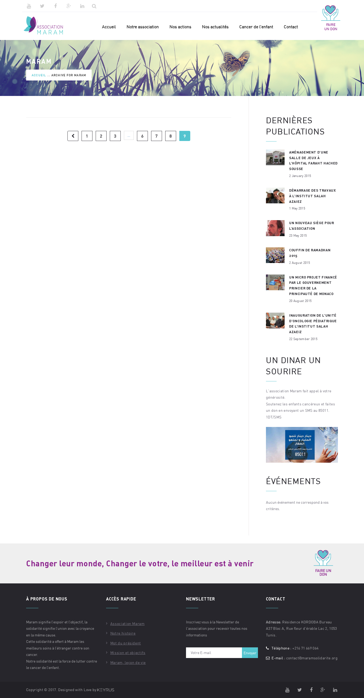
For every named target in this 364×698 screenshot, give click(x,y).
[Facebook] (55, 6)
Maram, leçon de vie (128, 662)
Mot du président (125, 643)
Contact (291, 26)
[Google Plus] (68, 6)
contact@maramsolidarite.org (312, 658)
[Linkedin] (82, 6)
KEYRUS (105, 689)
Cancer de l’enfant (256, 26)
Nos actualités (215, 26)
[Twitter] (42, 6)
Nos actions (180, 26)
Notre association (143, 26)
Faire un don (330, 26)
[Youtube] (28, 6)
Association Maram (127, 623)
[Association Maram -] (46, 25)
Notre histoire (123, 633)
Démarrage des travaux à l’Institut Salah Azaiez (312, 196)
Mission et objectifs (127, 652)
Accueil (109, 26)
